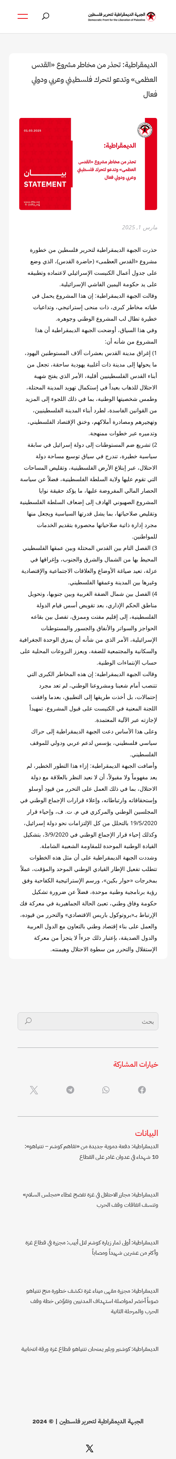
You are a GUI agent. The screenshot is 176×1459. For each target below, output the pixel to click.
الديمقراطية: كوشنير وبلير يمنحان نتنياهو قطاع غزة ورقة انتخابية (89, 1349)
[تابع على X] (89, 1448)
